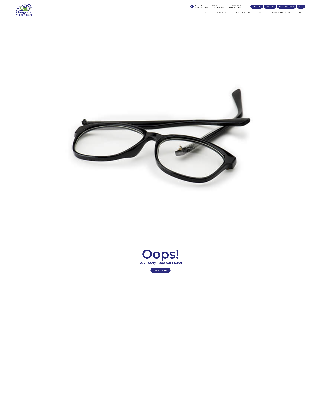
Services (262, 12)
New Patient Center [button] (280, 12)
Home (207, 12)
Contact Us (300, 12)
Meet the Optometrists (243, 12)
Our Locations (221, 12)
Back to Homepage (160, 270)
